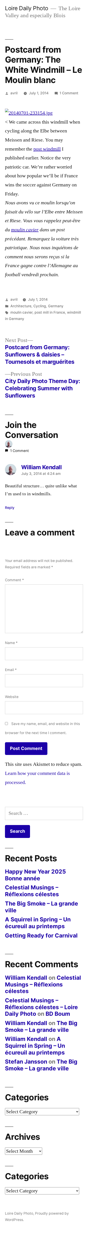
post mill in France (50, 312)
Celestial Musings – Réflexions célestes (32, 891)
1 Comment (69, 93)
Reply (9, 507)
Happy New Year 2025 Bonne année (35, 875)
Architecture (20, 306)
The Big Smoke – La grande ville (41, 907)
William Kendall (26, 977)
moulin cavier (25, 230)
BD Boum (58, 1013)
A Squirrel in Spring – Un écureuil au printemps (38, 923)
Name (11, 643)
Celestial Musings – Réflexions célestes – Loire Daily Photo (41, 1007)
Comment (14, 580)
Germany (55, 306)
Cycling (39, 306)
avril (14, 93)
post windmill (47, 149)
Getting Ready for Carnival (41, 935)
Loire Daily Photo (26, 8)
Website (12, 697)
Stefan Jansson (26, 1061)
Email (11, 670)
